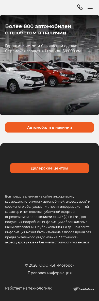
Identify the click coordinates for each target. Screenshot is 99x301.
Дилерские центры (49, 168)
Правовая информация (50, 272)
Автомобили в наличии (49, 127)
